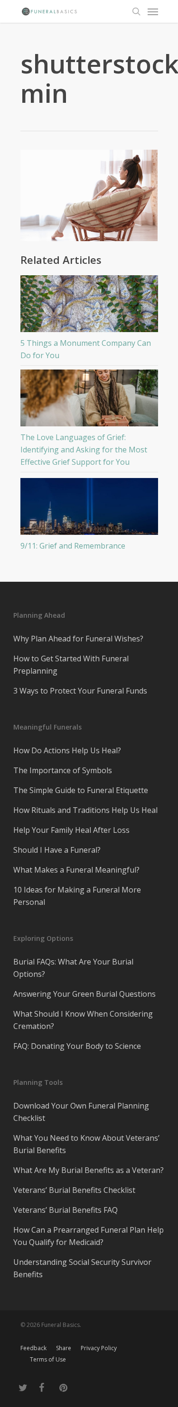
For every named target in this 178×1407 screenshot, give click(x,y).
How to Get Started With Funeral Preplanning (71, 664)
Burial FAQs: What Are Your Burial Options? (73, 967)
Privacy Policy (99, 1348)
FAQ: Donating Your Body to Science (77, 1046)
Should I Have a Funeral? (57, 850)
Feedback (33, 1348)
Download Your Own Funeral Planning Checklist (81, 1111)
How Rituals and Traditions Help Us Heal (85, 810)
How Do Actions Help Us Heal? (67, 750)
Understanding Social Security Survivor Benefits (82, 1268)
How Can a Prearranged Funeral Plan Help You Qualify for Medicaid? (88, 1236)
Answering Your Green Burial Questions (84, 994)
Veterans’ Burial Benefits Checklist (74, 1190)
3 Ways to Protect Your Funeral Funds (80, 690)
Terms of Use (48, 1359)
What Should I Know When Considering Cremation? (83, 1020)
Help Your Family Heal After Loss (71, 830)
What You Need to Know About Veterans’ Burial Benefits (86, 1144)
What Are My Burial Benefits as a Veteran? (88, 1170)
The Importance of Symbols (62, 770)
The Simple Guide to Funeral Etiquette (80, 790)
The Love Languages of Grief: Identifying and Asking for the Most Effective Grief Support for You (83, 449)
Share (63, 1348)
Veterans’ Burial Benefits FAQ (65, 1210)
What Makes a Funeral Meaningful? (76, 870)
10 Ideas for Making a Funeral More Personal (77, 895)
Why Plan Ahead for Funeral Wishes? (78, 638)
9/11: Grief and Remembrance (72, 546)
